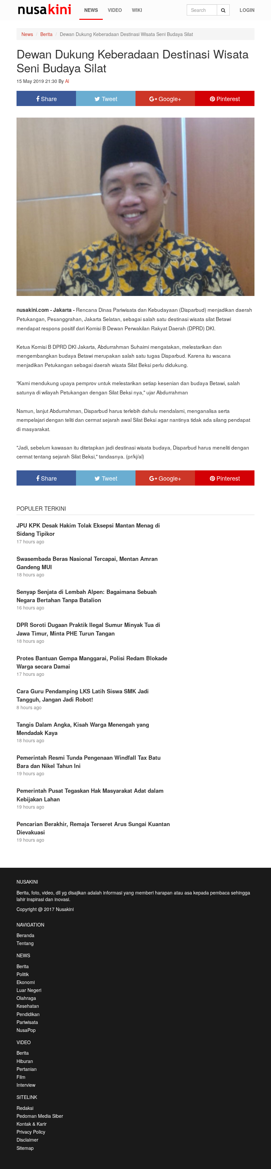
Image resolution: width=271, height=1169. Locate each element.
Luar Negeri (29, 990)
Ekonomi (26, 982)
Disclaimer (27, 1139)
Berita (46, 34)
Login (247, 10)
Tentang (25, 943)
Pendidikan (28, 1014)
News (91, 10)
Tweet (108, 98)
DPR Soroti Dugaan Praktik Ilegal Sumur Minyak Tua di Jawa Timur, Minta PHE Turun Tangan (88, 629)
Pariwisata (27, 1022)
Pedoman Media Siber (40, 1116)
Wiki (137, 10)
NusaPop (26, 1030)
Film (21, 1077)
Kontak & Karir (32, 1123)
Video (115, 10)
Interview (26, 1084)
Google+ (169, 98)
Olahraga (26, 998)
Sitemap (25, 1148)
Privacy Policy (31, 1131)
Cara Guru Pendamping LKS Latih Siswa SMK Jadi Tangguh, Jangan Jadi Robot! (83, 695)
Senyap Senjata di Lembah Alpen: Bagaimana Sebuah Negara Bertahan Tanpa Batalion (87, 596)
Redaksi (25, 1108)
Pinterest (227, 98)
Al (67, 81)
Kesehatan (28, 1006)
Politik (23, 974)
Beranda (25, 935)
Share (48, 98)
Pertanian (27, 1069)
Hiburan (25, 1061)
